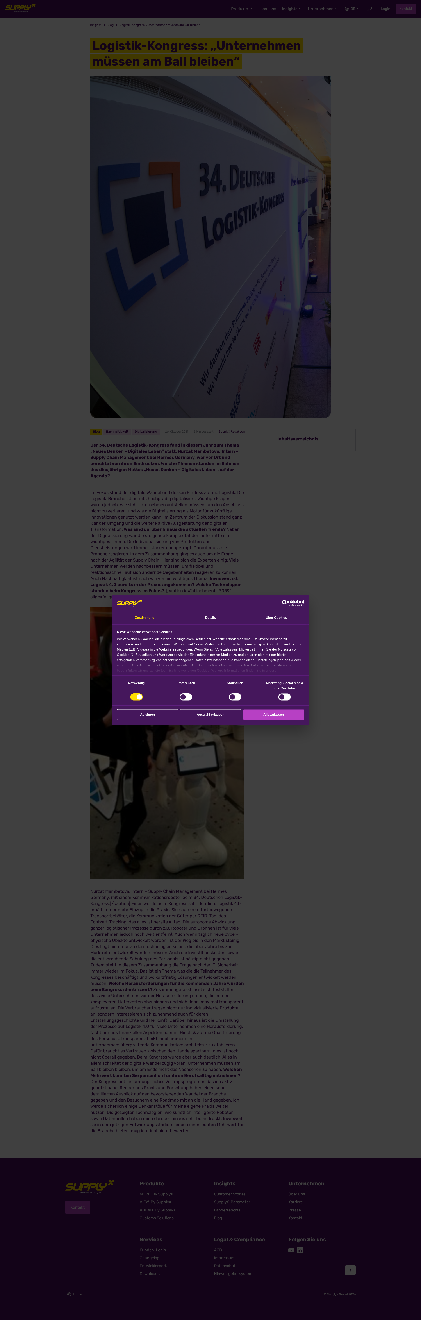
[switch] (186, 697)
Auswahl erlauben (210, 714)
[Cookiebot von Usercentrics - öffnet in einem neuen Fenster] (285, 603)
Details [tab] (210, 617)
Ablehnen (147, 714)
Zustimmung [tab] (145, 617)
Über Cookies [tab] (276, 617)
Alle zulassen (273, 714)
